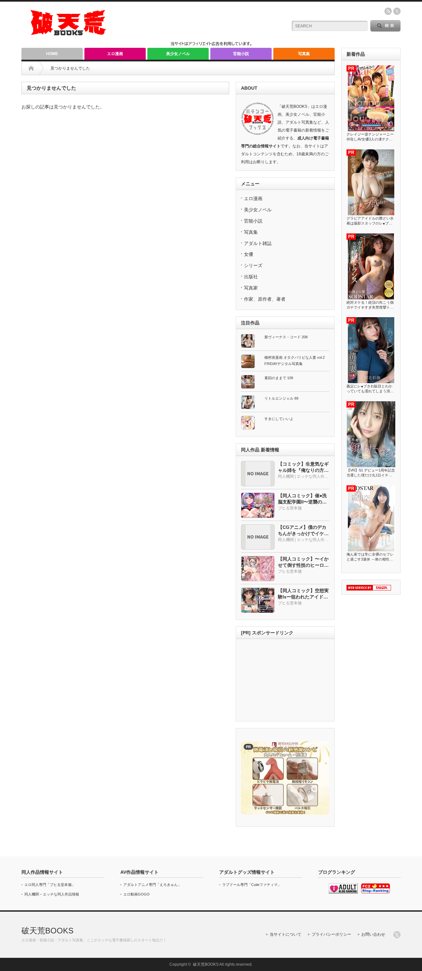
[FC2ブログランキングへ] (375, 892)
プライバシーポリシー (331, 934)
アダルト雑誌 (258, 243)
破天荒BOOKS (47, 930)
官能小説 (241, 53)
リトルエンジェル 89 (281, 398)
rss (388, 11)
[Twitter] (397, 934)
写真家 (251, 287)
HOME (52, 53)
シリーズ (253, 265)
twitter (397, 11)
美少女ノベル (178, 53)
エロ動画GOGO (136, 894)
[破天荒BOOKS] (68, 33)
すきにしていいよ (278, 419)
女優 (248, 254)
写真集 (304, 53)
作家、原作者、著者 (265, 299)
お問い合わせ (373, 934)
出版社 (251, 276)
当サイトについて (285, 934)
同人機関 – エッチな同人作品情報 (51, 894)
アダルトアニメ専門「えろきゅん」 (152, 885)
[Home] (31, 68)
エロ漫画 (115, 53)
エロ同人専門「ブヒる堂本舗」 (49, 885)
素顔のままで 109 (278, 378)
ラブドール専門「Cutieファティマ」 (251, 885)
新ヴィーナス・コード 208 (286, 337)
